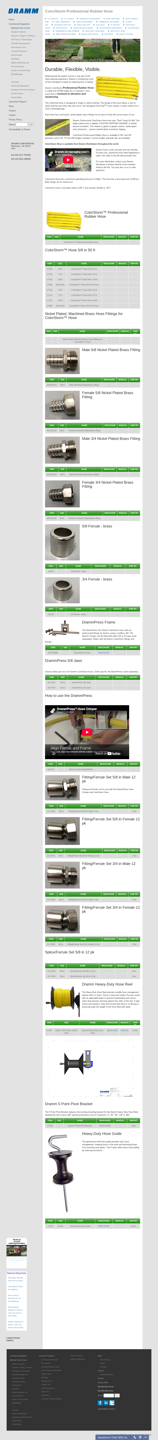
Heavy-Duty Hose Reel (94, 31)
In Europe (108, 34)
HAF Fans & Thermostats (21, 40)
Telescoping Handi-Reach (110, 28)
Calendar (103, 1367)
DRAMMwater (17, 74)
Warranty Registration (20, 86)
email (126, 167)
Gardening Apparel (48, 1388)
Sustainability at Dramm (19, 129)
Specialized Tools (18, 47)
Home (11, 19)
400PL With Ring (113, 19)
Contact (12, 110)
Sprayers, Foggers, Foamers (23, 36)
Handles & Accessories (89, 19)
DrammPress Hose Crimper (67, 31)
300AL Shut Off (83, 25)
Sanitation (15, 59)
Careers (12, 115)
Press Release (105, 1360)
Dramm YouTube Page (20, 70)
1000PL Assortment (84, 22)
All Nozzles (52, 19)
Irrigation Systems (18, 32)
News (11, 106)
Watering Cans (46, 1381)
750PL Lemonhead (62, 22)
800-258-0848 (21, 159)
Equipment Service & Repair (23, 90)
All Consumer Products (49, 1360)
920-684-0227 (21, 155)
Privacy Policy (15, 119)
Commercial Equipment (19, 24)
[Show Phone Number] (135, 1437)
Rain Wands (45, 1363)
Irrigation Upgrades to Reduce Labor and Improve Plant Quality (15, 1324)
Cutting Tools (46, 1384)
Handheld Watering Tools (50, 1367)
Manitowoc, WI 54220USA (22, 146)
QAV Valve (100, 25)
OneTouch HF (61, 28)
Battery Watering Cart (20, 63)
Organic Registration (78, 1359)
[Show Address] (140, 1437)
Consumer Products (18, 102)
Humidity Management (20, 43)
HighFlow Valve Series (83, 28)
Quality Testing (126, 34)
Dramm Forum (17, 94)
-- (11, 78)
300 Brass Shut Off (62, 25)
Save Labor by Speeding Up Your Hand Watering (14, 1298)
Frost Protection (17, 67)
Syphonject (45, 1395)
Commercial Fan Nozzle (109, 22)
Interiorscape (16, 55)
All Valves (68, 19)
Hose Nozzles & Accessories (51, 1370)
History (102, 1363)
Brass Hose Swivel (90, 34)
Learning (15, 82)
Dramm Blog (16, 97)
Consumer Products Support (51, 1399)
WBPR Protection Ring (66, 34)
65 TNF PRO (115, 25)
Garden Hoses (46, 1374)
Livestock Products (19, 51)
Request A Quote (77, 1355)
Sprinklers (44, 1377)
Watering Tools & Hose (20, 28)
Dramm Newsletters (107, 1374)
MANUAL (125, 1030)
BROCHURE (103, 653)
